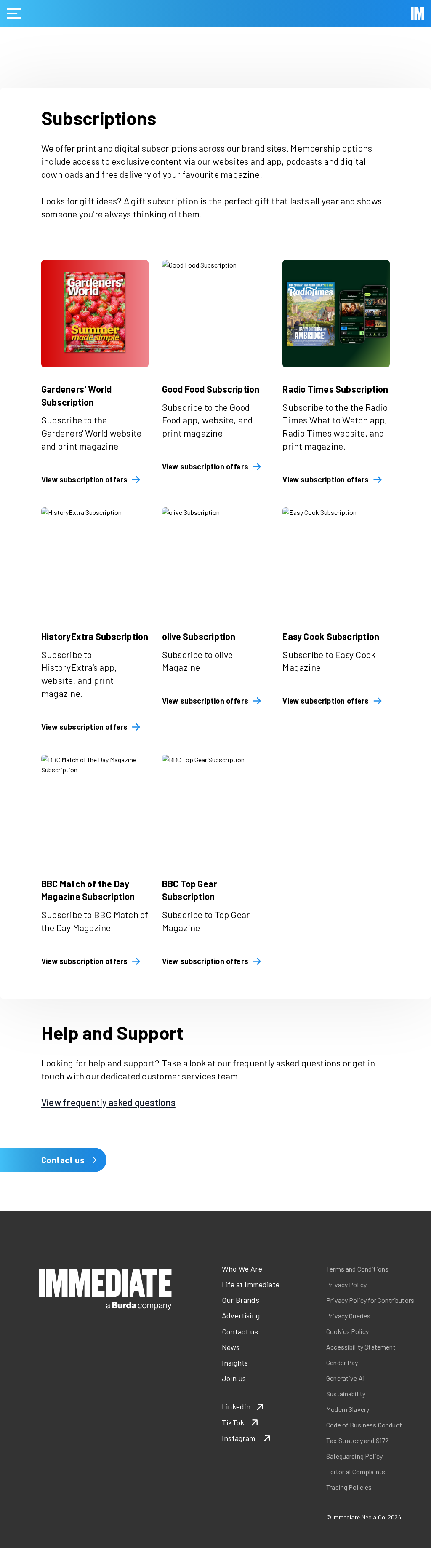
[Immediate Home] (417, 13)
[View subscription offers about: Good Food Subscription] (215, 313)
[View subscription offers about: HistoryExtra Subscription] (95, 561)
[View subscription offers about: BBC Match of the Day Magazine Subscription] (95, 808)
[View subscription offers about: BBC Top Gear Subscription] (215, 808)
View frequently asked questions (108, 1102)
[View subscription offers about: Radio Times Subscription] (336, 313)
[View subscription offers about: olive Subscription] (215, 561)
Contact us (63, 1160)
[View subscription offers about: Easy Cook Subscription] (336, 561)
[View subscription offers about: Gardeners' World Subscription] (95, 313)
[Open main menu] (14, 13)
